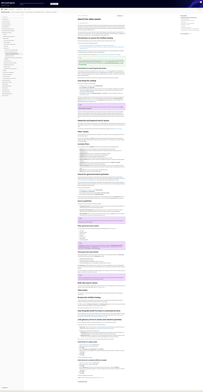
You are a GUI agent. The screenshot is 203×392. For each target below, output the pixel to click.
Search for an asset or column (86, 344)
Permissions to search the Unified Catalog (188, 17)
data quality (99, 180)
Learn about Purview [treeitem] (5, 21)
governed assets (115, 180)
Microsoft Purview (84, 15)
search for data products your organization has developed (108, 54)
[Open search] (198, 9)
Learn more (102, 377)
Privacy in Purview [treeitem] (5, 95)
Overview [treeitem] (4, 34)
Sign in (200, 9)
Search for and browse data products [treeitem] (11, 49)
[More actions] (124, 16)
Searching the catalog (185, 19)
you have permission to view (97, 307)
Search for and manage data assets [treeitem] (11, 53)
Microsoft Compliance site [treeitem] (6, 86)
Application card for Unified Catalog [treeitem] (10, 68)
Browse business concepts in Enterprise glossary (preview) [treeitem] (13, 58)
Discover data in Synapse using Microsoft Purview (97, 316)
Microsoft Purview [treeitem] (5, 19)
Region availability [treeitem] (7, 42)
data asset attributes (110, 165)
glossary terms (102, 322)
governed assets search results (89, 100)
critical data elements (91, 180)
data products (83, 180)
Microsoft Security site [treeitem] (6, 91)
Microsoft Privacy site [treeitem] (6, 89)
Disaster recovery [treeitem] (7, 66)
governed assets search (113, 61)
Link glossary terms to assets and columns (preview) (190, 30)
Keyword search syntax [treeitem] (9, 55)
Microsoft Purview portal (87, 85)
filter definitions (112, 228)
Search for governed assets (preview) (187, 23)
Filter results (183, 21)
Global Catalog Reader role (101, 71)
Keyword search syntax (117, 128)
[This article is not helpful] (191, 33)
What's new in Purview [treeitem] (6, 23)
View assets (183, 25)
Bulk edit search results (185, 24)
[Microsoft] (2, 9)
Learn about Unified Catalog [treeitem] (9, 40)
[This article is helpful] (189, 33)
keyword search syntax (84, 94)
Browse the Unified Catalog (186, 27)
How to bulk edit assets (100, 287)
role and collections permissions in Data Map (105, 328)
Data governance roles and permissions (87, 339)
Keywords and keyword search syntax (187, 20)
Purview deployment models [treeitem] (7, 93)
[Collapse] (22, 15)
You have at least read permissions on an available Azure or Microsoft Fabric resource (97, 45)
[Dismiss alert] (201, 2)
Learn (79, 15)
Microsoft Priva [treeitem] (4, 87)
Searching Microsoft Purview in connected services (190, 28)
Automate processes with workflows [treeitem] (10, 62)
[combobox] (11, 17)
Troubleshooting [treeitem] (5, 84)
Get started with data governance (112, 63)
